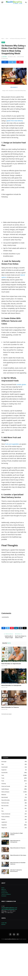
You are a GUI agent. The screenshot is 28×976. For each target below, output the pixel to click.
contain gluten (21, 384)
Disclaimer (3, 896)
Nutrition (3, 924)
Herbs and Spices (5, 791)
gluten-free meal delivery (15, 121)
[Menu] (2, 2)
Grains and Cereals (6, 786)
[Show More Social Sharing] (25, 62)
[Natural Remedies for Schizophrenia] (14, 676)
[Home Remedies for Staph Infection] (14, 654)
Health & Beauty (5, 789)
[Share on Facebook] (5, 62)
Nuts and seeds (5, 805)
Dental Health (5, 767)
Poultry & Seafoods (6, 813)
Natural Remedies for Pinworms (10, 707)
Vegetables (4, 824)
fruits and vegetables (12, 444)
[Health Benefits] (14, 2)
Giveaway (4, 783)
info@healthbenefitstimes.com (9, 907)
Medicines (4, 794)
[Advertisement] (14, 21)
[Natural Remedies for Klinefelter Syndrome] (5, 864)
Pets (3, 811)
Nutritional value (5, 802)
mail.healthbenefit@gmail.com (9, 909)
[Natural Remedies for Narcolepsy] (5, 856)
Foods (3, 778)
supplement (4, 822)
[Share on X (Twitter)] (12, 62)
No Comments (21, 56)
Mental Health (5, 797)
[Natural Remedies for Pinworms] (14, 697)
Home (2, 887)
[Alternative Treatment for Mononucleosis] (5, 871)
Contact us (4, 891)
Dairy (3, 764)
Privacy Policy (4, 892)
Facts (3, 42)
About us (3, 889)
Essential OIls (4, 772)
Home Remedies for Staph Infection (11, 663)
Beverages (4, 761)
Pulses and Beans (6, 816)
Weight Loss (4, 827)
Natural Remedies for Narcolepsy (18, 855)
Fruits (3, 780)
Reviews (3, 819)
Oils (2, 808)
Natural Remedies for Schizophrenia (11, 685)
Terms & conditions (6, 894)
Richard (5, 56)
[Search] (26, 2)
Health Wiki (4, 922)
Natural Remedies (6, 800)
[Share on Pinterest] (19, 62)
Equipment (4, 769)
